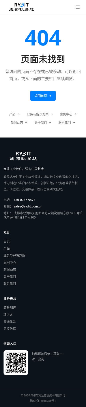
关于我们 (41, 122)
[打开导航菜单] (77, 7)
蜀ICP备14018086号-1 (43, 401)
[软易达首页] (21, 7)
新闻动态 (17, 122)
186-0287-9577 (24, 200)
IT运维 (8, 314)
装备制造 (10, 307)
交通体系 (10, 321)
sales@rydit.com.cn (28, 206)
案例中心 (66, 114)
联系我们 (64, 122)
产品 (12, 114)
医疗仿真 (10, 328)
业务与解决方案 (38, 114)
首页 (7, 241)
